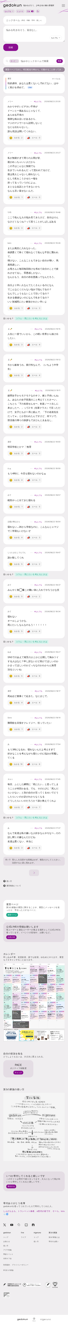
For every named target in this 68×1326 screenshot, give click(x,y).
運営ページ (12, 915)
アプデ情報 (7, 1250)
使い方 (8, 860)
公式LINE (11, 937)
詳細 (30, 87)
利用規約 (6, 1265)
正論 (28, 11)
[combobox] (56, 38)
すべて (13, 61)
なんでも (8, 11)
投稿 (11, 47)
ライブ (23, 1237)
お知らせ (6, 1241)
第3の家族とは (54, 1237)
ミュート (20, 11)
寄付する (11, 1186)
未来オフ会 (7, 1258)
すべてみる (56, 79)
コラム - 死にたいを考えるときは (31, 318)
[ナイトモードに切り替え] (38, 11)
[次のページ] (34, 873)
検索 (59, 61)
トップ (5, 1237)
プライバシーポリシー (20, 1265)
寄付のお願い (54, 1241)
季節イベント (8, 1254)
